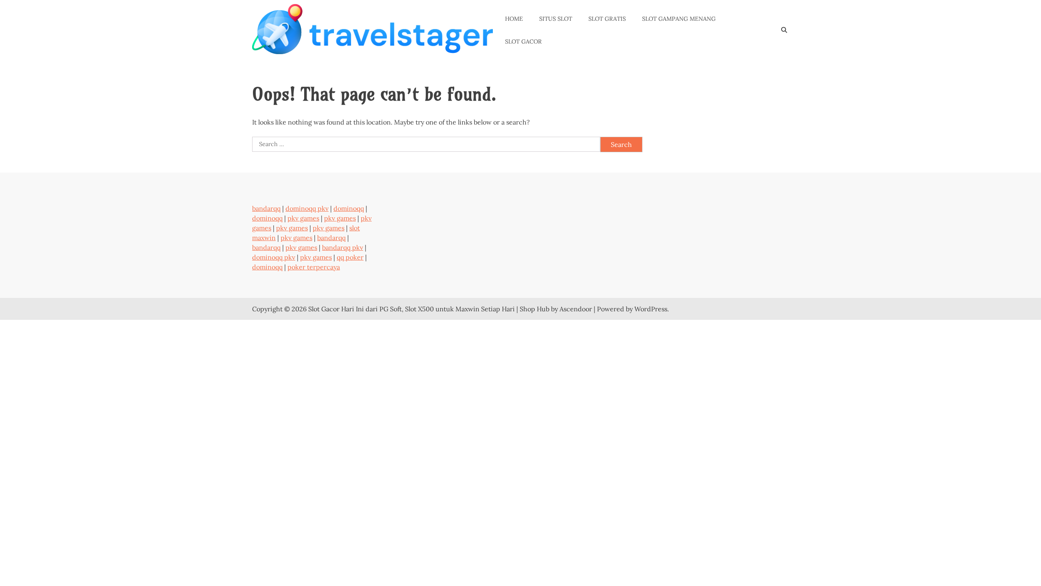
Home (514, 18)
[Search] (784, 30)
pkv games (303, 218)
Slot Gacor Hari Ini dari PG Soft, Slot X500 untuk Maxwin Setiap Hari (411, 309)
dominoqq (348, 208)
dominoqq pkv (307, 208)
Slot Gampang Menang (679, 18)
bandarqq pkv (342, 247)
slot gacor (523, 41)
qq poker (350, 257)
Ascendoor (576, 309)
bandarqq (266, 208)
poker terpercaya (313, 267)
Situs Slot (555, 18)
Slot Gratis (607, 18)
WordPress (650, 309)
